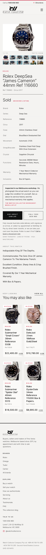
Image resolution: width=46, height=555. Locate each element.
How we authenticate (11, 491)
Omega (5, 461)
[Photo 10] (26, 63)
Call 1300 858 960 (33, 215)
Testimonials (8, 502)
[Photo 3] (19, 57)
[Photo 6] (40, 57)
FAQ (4, 506)
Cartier (5, 469)
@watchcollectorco (13, 531)
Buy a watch (8, 483)
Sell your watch (9, 487)
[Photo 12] (40, 63)
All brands (7, 473)
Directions (39, 3)
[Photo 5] (33, 57)
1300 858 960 (8, 521)
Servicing (6, 495)
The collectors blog (10, 510)
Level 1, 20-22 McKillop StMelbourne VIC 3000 (13, 526)
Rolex (6, 71)
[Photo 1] (6, 57)
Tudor (5, 465)
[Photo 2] (13, 57)
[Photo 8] (13, 63)
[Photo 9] (19, 63)
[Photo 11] (33, 63)
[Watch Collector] (13, 10)
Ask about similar (12, 215)
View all (38, 293)
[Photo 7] (6, 63)
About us (6, 499)
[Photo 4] (26, 57)
